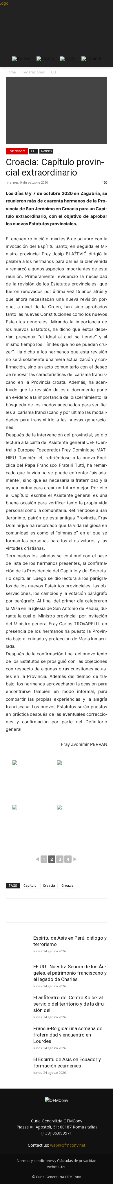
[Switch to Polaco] (45, 58)
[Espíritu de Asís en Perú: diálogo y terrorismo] (17, 946)
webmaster (56, 1166)
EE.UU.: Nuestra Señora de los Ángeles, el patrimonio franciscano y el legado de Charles (70, 973)
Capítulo (30, 885)
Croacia (49, 885)
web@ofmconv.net (67, 1145)
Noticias (46, 151)
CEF (33, 151)
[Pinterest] (56, 910)
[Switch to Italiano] (21, 58)
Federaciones (16, 151)
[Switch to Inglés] (68, 58)
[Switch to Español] (91, 58)
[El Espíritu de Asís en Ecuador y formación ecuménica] (17, 1067)
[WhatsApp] (70, 910)
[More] (83, 910)
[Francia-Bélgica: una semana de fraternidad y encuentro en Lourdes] (17, 1036)
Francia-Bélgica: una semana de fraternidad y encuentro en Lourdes (67, 1035)
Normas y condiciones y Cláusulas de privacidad (56, 1160)
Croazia (67, 885)
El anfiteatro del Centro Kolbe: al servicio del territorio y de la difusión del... (69, 1004)
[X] (43, 910)
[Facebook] (30, 910)
